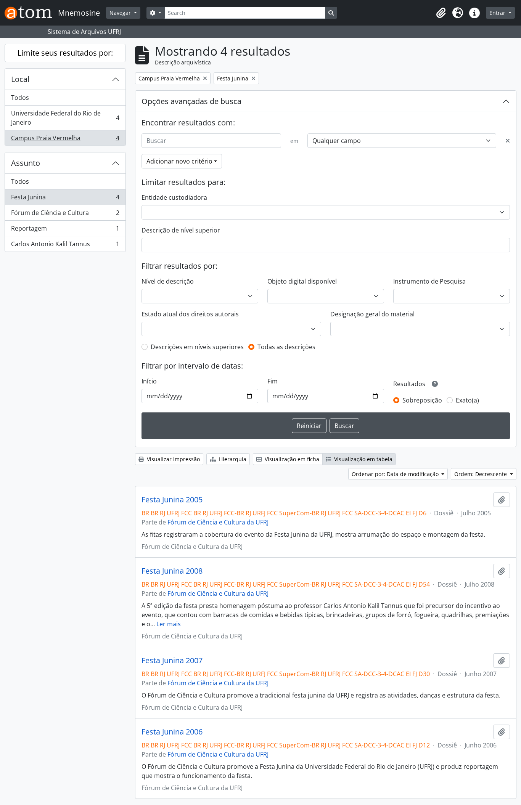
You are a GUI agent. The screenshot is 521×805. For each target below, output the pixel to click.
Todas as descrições (286, 347)
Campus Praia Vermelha (65, 140)
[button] (441, 13)
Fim (272, 381)
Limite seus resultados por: (65, 53)
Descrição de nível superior (181, 230)
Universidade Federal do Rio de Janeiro (65, 118)
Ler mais (168, 624)
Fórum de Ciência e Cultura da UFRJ (218, 522)
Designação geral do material (372, 314)
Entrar (498, 12)
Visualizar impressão (172, 459)
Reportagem (65, 230)
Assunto (25, 163)
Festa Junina (65, 199)
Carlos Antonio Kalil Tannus (65, 246)
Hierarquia (231, 459)
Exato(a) (467, 400)
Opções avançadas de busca (191, 101)
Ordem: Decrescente (481, 474)
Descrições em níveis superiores (197, 347)
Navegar (120, 12)
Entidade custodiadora (174, 197)
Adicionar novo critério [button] (179, 161)
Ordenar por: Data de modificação (396, 474)
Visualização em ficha (291, 459)
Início (149, 381)
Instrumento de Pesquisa (429, 281)
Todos (20, 97)
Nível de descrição (168, 281)
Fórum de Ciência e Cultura (65, 214)
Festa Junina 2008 (172, 571)
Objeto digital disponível (302, 281)
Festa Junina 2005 (172, 499)
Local (20, 79)
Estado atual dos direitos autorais (190, 314)
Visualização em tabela (362, 459)
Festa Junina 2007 (172, 660)
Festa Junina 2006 (172, 731)
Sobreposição (422, 400)
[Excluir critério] (507, 140)
